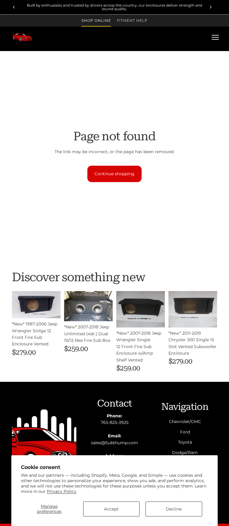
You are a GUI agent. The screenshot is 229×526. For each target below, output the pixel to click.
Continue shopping (114, 173)
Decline (174, 509)
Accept (111, 509)
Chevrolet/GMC (185, 421)
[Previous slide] (14, 7)
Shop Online (96, 20)
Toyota (185, 442)
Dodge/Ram (185, 452)
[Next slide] (210, 7)
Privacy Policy (61, 491)
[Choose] (51, 309)
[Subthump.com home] (22, 37)
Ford (185, 431)
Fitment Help (132, 20)
